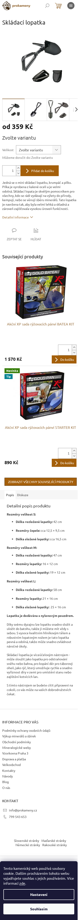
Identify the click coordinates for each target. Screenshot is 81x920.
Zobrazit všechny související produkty (40, 482)
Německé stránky (28, 845)
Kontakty (8, 770)
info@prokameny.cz (23, 810)
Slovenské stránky (26, 840)
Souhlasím (39, 908)
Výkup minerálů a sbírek (19, 736)
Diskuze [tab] (22, 495)
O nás (6, 788)
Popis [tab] (10, 495)
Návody (7, 776)
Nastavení (38, 894)
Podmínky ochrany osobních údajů (26, 730)
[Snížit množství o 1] (18, 173)
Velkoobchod (11, 765)
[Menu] (70, 5)
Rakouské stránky (54, 845)
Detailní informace (15, 217)
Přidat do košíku (42, 171)
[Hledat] (47, 5)
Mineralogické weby (16, 747)
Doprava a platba (14, 759)
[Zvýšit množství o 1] (18, 168)
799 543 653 (18, 817)
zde (22, 883)
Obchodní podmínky (16, 742)
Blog (5, 782)
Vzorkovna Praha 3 (15, 753)
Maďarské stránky (53, 840)
